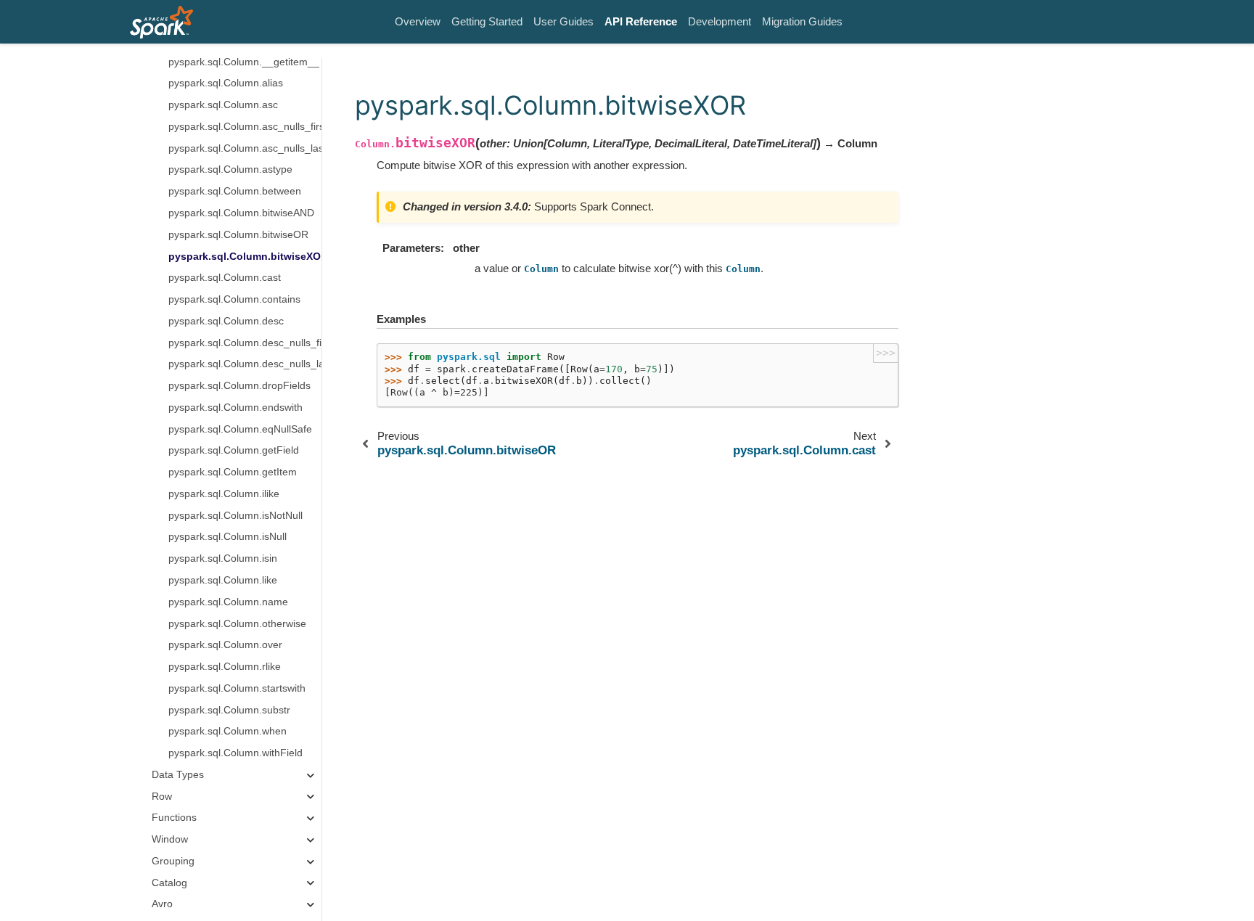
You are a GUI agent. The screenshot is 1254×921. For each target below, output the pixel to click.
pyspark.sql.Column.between (234, 191)
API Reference (641, 21)
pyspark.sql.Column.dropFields (239, 385)
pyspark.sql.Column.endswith (235, 407)
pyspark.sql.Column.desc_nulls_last (244, 364)
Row (162, 796)
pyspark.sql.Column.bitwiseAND (241, 213)
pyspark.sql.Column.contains (234, 299)
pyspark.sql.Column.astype (230, 169)
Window (170, 839)
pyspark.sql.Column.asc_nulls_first (244, 126)
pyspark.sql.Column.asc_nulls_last (244, 148)
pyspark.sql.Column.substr (229, 710)
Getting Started (486, 21)
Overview (417, 21)
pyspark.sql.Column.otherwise (237, 623)
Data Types (178, 774)
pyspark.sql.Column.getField (233, 450)
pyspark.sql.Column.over (225, 644)
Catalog (169, 882)
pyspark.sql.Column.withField (235, 753)
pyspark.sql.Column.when (227, 731)
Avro (162, 904)
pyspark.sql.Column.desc (226, 321)
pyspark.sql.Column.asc (223, 104)
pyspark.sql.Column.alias (225, 83)
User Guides (563, 21)
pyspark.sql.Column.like (222, 580)
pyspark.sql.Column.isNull (227, 536)
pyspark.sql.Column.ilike (223, 493)
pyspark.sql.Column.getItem (232, 472)
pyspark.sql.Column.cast (224, 277)
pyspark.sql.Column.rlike (224, 666)
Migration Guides (802, 21)
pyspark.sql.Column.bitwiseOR (238, 234)
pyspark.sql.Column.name (228, 602)
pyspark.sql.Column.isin (222, 558)
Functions (174, 817)
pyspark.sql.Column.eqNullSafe (240, 429)
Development (719, 21)
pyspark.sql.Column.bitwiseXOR (244, 256)
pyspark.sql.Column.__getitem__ (243, 62)
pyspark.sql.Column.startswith (237, 688)
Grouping (173, 861)
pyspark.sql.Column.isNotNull (235, 515)
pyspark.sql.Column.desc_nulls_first (244, 342)
